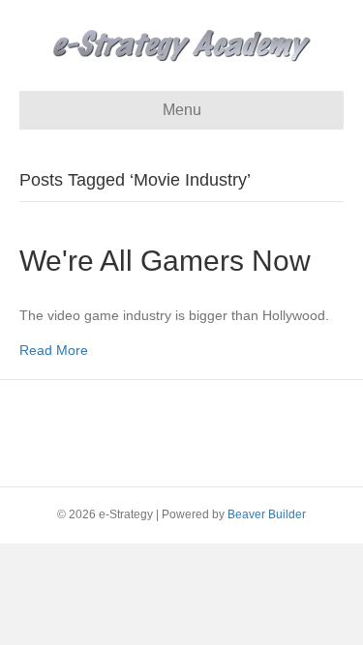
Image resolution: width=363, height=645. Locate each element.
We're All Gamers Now (165, 261)
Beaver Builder (266, 514)
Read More (53, 350)
